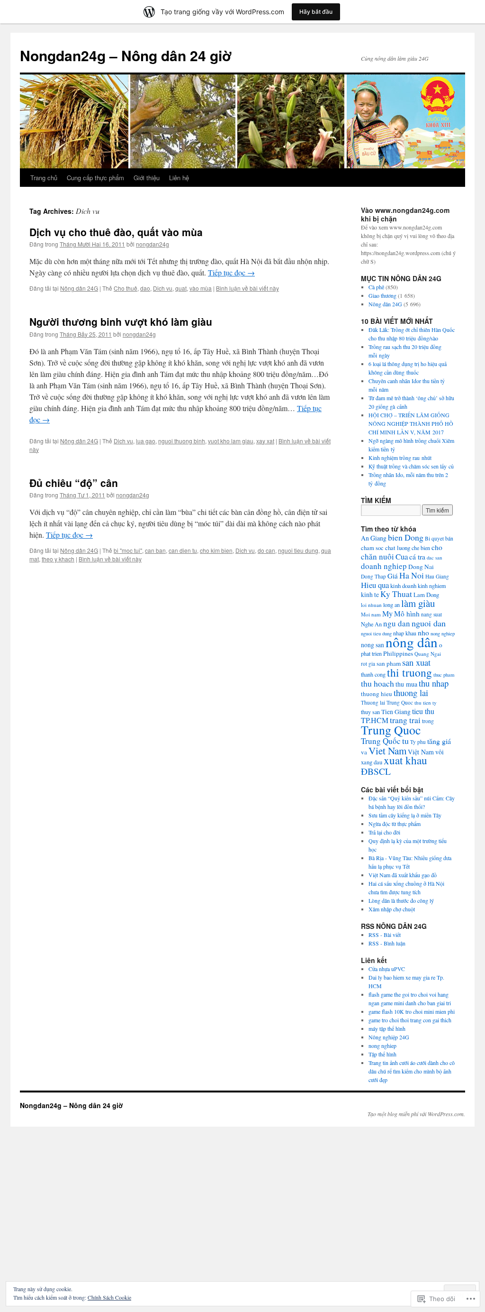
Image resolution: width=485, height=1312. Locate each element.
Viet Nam (387, 750)
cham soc (372, 548)
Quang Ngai (427, 653)
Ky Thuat (396, 593)
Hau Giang (437, 576)
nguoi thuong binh (181, 441)
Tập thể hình (382, 1054)
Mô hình (407, 613)
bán (449, 538)
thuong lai (411, 692)
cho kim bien (216, 550)
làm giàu (418, 603)
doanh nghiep (384, 565)
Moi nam (371, 614)
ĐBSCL (376, 771)
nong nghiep (443, 633)
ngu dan (396, 623)
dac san (434, 557)
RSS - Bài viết (384, 934)
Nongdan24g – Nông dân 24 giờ (126, 55)
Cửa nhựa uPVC (386, 969)
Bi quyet (434, 538)
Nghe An (371, 624)
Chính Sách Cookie (109, 1297)
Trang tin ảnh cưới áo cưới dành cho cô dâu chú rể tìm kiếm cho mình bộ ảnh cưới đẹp (411, 1071)
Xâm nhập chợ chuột (391, 909)
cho (436, 547)
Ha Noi (411, 575)
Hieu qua (375, 584)
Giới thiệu (147, 177)
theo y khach (58, 559)
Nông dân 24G (79, 288)
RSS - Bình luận (386, 943)
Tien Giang (396, 711)
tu (405, 740)
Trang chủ (43, 177)
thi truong (409, 672)
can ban (155, 550)
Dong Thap (373, 576)
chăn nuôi (377, 556)
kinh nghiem (432, 585)
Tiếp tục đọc (231, 272)
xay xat (265, 441)
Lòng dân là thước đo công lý (401, 900)
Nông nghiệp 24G (388, 1037)
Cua (401, 556)
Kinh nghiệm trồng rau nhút (399, 457)
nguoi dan (429, 623)
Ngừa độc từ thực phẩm (394, 823)
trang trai (405, 720)
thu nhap (434, 683)
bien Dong (405, 537)
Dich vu (162, 288)
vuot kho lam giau (230, 441)
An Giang (373, 537)
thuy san (370, 712)
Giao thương (382, 295)
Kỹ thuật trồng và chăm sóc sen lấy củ (411, 466)
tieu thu (423, 711)
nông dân (412, 642)
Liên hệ (179, 177)
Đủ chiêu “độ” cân (73, 483)
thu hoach (377, 683)
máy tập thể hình (386, 1028)
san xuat (416, 662)
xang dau (371, 762)
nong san (372, 645)
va (364, 752)
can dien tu (183, 550)
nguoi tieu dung (298, 550)
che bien (421, 547)
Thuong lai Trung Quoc (387, 702)
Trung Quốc (381, 740)
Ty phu (418, 741)
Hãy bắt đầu (315, 11)
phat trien (371, 653)
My (387, 613)
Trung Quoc (391, 730)
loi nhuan (371, 604)
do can (266, 550)
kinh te (370, 594)
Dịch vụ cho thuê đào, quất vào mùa (116, 232)
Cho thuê (125, 288)
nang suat (431, 614)
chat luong (397, 547)
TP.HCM (374, 720)
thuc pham (443, 674)
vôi (439, 751)
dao (145, 288)
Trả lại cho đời (384, 832)
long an (391, 604)
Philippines (398, 653)
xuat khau (405, 760)
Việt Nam (421, 751)
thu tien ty (425, 702)
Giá (392, 575)
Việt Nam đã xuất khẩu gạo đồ (402, 875)
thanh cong (373, 674)
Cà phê (376, 287)
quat (181, 288)
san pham (389, 663)
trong (428, 721)
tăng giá (439, 741)
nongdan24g (152, 244)
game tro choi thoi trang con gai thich (409, 1020)
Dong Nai (421, 566)
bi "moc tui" (128, 550)
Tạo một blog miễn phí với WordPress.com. (416, 1114)
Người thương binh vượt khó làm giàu (120, 321)
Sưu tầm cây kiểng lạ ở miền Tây (404, 815)
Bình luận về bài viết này (247, 288)
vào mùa (200, 288)
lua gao (145, 441)
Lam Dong (426, 594)
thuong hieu (376, 693)
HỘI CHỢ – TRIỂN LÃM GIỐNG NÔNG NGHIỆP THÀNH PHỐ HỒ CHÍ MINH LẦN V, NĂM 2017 (410, 423)
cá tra (417, 556)
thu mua (406, 683)
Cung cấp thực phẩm (95, 177)
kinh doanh (403, 585)
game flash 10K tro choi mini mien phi (411, 1011)
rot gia (368, 663)
